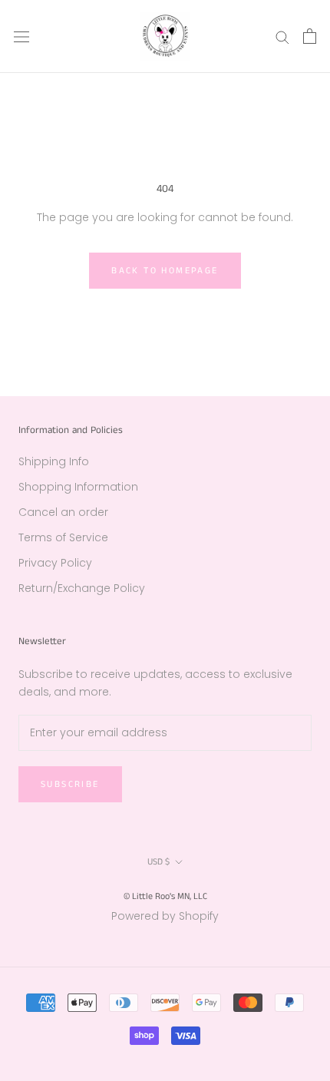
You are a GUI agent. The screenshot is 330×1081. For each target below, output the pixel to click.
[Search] (282, 36)
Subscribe (70, 784)
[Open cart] (309, 36)
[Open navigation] (21, 36)
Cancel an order (63, 512)
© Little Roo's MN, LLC (165, 896)
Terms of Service (63, 537)
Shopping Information (78, 486)
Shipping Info (53, 461)
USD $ (158, 861)
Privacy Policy (55, 562)
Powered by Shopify (165, 916)
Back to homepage (164, 270)
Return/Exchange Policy (81, 588)
